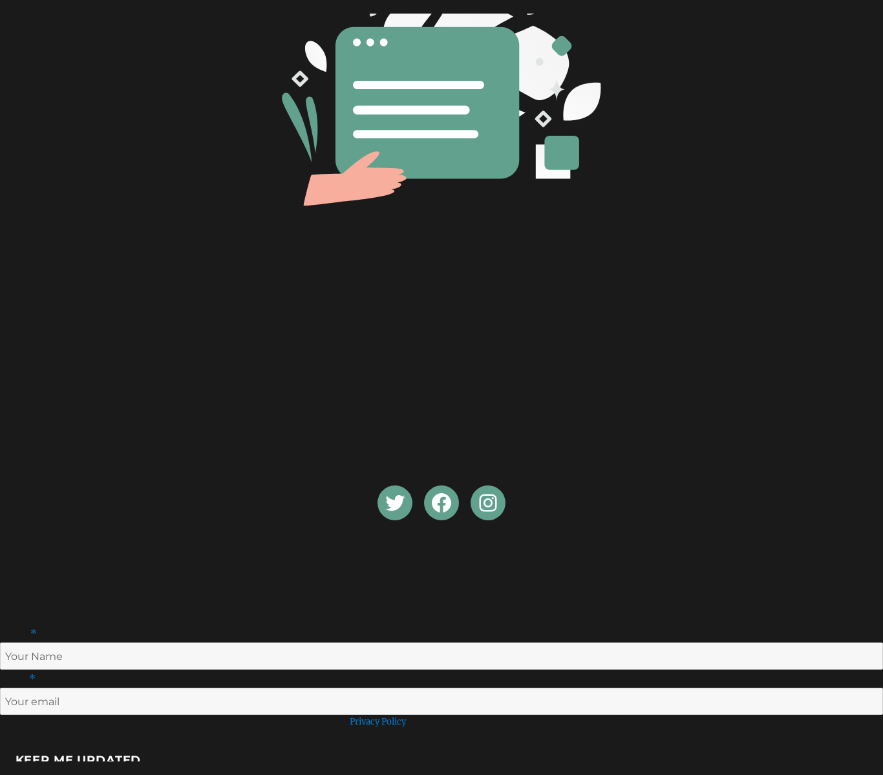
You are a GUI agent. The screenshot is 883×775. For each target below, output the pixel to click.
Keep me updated (79, 760)
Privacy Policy (378, 721)
